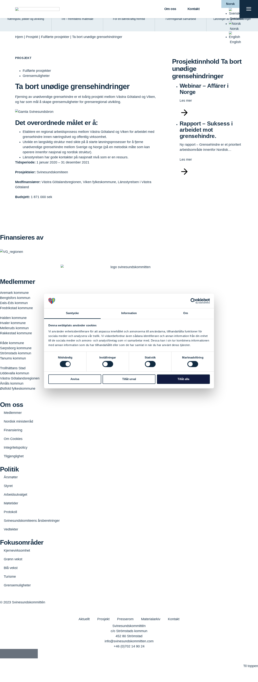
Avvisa (74, 379)
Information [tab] (129, 313)
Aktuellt (84, 619)
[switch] (107, 364)
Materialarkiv (150, 619)
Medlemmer (13, 413)
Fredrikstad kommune (16, 308)
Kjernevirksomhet (17, 550)
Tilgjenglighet (14, 456)
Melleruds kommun (14, 328)
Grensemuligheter (17, 585)
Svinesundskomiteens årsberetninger (32, 521)
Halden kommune (13, 318)
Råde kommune (12, 343)
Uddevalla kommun (14, 373)
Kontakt (194, 9)
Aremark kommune (14, 293)
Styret (8, 486)
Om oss (170, 9)
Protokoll (10, 512)
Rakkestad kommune (16, 333)
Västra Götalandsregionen (19, 378)
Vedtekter (11, 529)
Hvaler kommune (13, 323)
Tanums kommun (13, 358)
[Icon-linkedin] (14, 653)
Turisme (10, 576)
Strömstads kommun (15, 353)
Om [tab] (185, 313)
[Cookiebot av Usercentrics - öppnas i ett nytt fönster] (193, 301)
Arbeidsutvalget (15, 494)
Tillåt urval (129, 379)
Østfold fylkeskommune (17, 388)
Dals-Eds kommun (14, 303)
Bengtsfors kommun (15, 298)
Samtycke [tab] (72, 313)
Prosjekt (32, 37)
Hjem (19, 37)
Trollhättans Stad (12, 368)
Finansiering (13, 430)
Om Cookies (13, 439)
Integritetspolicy (15, 447)
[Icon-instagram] (33, 653)
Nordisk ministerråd (18, 421)
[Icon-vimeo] (23, 653)
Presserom (125, 619)
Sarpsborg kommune (16, 348)
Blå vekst (11, 568)
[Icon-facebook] (4, 653)
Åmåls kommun (11, 383)
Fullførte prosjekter (55, 37)
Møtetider (11, 503)
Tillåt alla (183, 379)
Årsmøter (11, 477)
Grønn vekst (13, 559)
